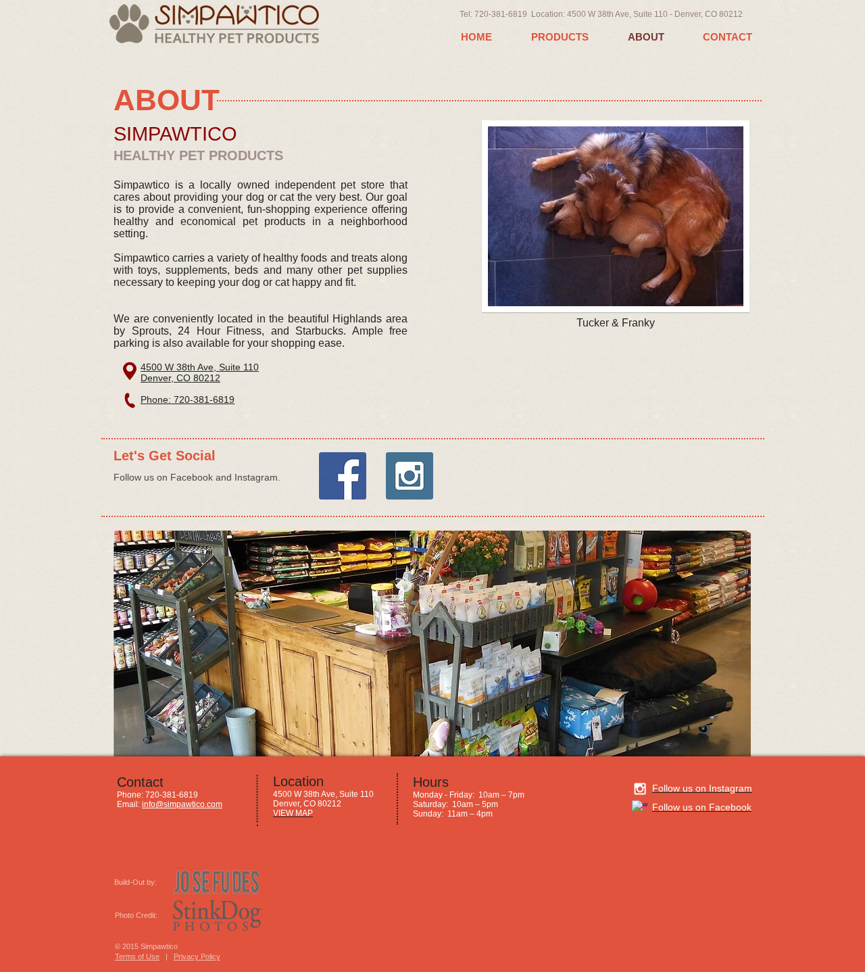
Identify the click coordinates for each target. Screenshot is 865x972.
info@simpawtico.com (182, 804)
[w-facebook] (640, 808)
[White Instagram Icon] (640, 789)
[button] (432, 643)
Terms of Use (137, 956)
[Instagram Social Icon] (409, 476)
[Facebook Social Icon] (342, 476)
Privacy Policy (197, 956)
